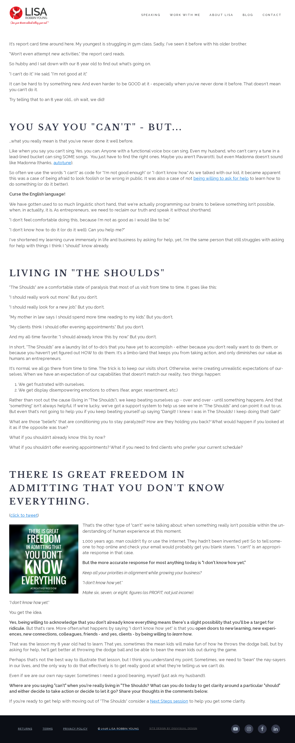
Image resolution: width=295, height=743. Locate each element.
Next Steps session (169, 701)
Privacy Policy (75, 728)
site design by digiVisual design (173, 728)
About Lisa (221, 15)
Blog (248, 15)
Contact (272, 15)
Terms (48, 728)
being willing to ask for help (221, 178)
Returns (25, 728)
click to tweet (24, 515)
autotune (62, 162)
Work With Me (185, 15)
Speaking (151, 15)
